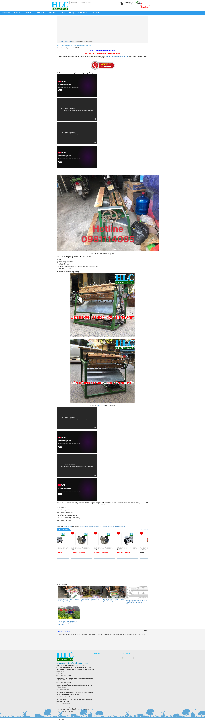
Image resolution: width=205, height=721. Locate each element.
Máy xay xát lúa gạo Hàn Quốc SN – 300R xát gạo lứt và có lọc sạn (117, 634)
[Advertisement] (102, 28)
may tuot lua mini (120, 526)
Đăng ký (134, 2)
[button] (146, 630)
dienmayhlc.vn (59, 6)
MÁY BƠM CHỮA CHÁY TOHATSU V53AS (88, 548)
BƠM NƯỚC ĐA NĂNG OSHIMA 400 (136, 548)
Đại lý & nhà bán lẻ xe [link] (62, 674)
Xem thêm (68, 543)
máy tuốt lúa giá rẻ (108, 526)
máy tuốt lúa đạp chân (95, 526)
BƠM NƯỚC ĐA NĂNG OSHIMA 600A (113, 548)
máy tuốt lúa (68, 41)
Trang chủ (60, 41)
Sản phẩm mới (63, 530)
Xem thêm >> (144, 529)
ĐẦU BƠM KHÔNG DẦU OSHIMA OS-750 (67, 548)
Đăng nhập (127, 2)
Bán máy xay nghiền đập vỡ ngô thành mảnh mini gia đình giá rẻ (77, 634)
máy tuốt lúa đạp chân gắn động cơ (117, 56)
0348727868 (145, 8)
